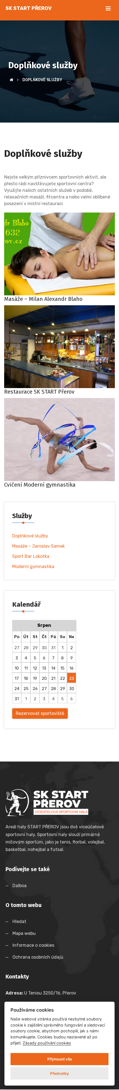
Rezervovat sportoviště (40, 713)
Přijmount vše (59, 1059)
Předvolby (59, 1073)
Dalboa (19, 885)
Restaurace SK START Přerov (39, 391)
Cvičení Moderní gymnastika (40, 484)
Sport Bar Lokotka (30, 556)
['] (59, 1089)
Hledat (20, 921)
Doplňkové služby (30, 536)
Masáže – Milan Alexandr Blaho (43, 299)
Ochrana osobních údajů (39, 957)
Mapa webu (25, 933)
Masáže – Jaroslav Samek (38, 546)
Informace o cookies (34, 945)
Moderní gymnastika (33, 566)
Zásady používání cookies (47, 1043)
